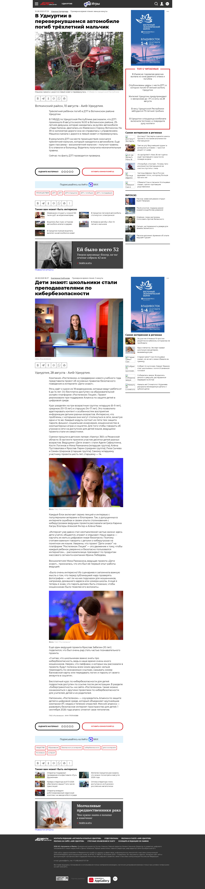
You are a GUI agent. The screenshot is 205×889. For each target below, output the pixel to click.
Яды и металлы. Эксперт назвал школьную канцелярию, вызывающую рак (151, 350)
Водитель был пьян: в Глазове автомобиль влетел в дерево (60, 223)
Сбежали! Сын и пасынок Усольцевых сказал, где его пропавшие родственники (153, 184)
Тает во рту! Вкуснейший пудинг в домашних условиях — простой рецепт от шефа (152, 147)
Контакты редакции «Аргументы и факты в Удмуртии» (77, 838)
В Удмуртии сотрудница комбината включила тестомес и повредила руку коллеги (147, 121)
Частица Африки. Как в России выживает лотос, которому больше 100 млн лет (152, 175)
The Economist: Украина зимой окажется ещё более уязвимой (150, 209)
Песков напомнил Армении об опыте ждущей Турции (153, 237)
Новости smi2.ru (44, 269)
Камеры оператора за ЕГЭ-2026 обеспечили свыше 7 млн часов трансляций (60, 784)
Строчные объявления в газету (101, 841)
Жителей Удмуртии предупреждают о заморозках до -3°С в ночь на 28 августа (148, 98)
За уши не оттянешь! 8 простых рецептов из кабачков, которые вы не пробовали (153, 340)
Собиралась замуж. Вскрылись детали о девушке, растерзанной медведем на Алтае (151, 377)
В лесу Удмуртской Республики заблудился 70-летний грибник (147, 110)
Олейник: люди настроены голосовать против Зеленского (150, 218)
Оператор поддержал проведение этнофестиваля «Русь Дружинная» (62, 775)
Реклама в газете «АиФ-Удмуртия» (136, 838)
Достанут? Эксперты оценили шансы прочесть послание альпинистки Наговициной (153, 138)
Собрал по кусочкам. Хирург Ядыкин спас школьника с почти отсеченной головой (153, 368)
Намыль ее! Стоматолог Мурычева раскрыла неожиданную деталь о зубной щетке (152, 386)
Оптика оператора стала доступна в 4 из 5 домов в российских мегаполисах (102, 784)
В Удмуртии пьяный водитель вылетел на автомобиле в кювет (61, 232)
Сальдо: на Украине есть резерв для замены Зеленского (152, 227)
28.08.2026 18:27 (42, 278)
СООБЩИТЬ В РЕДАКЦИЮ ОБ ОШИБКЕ (133, 841)
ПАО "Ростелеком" (43, 359)
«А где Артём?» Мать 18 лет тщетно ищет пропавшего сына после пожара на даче (152, 157)
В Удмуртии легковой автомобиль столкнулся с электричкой (106, 214)
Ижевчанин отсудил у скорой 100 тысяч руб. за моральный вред (61, 214)
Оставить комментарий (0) (102, 172)
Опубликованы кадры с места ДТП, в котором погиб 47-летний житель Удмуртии (148, 87)
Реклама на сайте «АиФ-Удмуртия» (69, 841)
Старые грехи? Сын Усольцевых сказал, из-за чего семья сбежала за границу (153, 359)
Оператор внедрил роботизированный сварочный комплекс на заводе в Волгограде (62, 793)
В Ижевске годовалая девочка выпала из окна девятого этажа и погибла (148, 76)
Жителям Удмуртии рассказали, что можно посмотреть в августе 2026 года (105, 775)
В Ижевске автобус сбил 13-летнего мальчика (103, 223)
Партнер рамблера (78, 878)
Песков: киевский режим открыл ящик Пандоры (151, 200)
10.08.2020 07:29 (42, 11)
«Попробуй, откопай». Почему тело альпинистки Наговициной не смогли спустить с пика (152, 166)
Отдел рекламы (111, 838)
